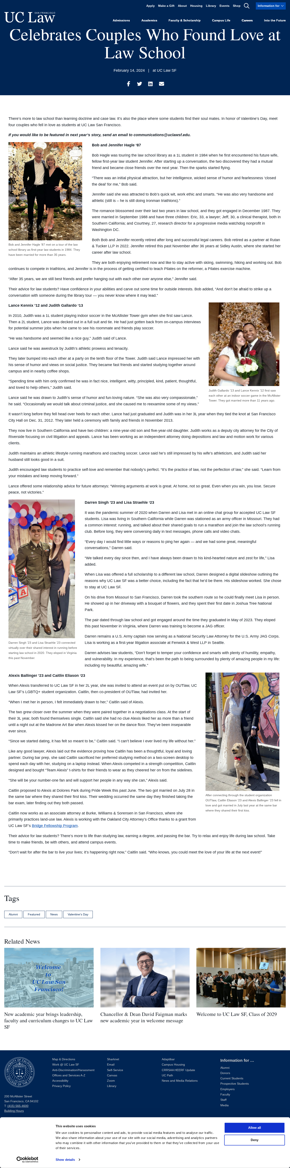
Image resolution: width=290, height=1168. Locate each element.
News (54, 914)
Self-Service (115, 1070)
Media (224, 1105)
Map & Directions (63, 1059)
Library (211, 5)
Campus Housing (173, 1064)
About (182, 5)
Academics (149, 20)
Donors (225, 1073)
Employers (227, 1089)
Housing (196, 5)
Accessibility (60, 1080)
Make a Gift (166, 5)
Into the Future (275, 20)
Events (224, 5)
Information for (268, 5)
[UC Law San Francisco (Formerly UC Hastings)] (29, 17)
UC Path (167, 1075)
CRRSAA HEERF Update (178, 1070)
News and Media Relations (180, 1080)
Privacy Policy (61, 1086)
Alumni (13, 914)
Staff (223, 1099)
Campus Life (221, 20)
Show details (65, 1159)
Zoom (111, 1080)
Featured (34, 914)
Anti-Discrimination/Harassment (73, 1070)
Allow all (254, 1127)
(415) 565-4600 (17, 1106)
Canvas (112, 1075)
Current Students (231, 1078)
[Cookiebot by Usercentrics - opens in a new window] (27, 1160)
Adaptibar (168, 1059)
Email (110, 1064)
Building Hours (14, 1110)
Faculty (225, 1094)
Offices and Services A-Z (68, 1075)
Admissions (121, 20)
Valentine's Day (78, 914)
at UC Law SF (164, 70)
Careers (247, 20)
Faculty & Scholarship (185, 20)
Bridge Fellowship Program (55, 826)
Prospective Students (234, 1083)
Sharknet (113, 1059)
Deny (254, 1140)
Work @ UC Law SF (65, 1064)
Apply (150, 5)
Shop (237, 5)
